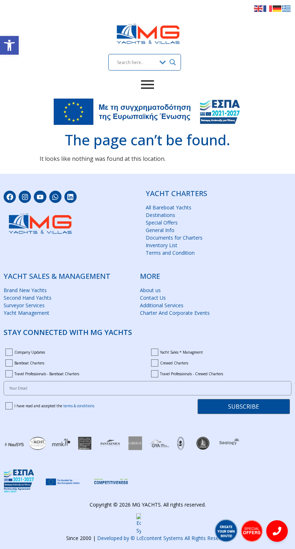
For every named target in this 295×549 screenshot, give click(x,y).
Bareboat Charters (29, 363)
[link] (9, 45)
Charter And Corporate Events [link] (175, 312)
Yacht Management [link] (26, 312)
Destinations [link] (160, 215)
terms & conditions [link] (78, 405)
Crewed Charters (174, 363)
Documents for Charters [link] (174, 237)
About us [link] (150, 290)
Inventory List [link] (161, 245)
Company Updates (29, 352)
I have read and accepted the (54, 405)
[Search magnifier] (173, 62)
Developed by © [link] (163, 538)
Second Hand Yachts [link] (27, 297)
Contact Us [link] (153, 297)
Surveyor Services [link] (24, 305)
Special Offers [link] (162, 222)
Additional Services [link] (161, 305)
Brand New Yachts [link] (25, 290)
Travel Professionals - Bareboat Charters (46, 373)
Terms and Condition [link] (170, 252)
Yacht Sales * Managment (181, 352)
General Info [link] (160, 230)
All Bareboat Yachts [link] (168, 207)
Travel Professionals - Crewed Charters (191, 373)
